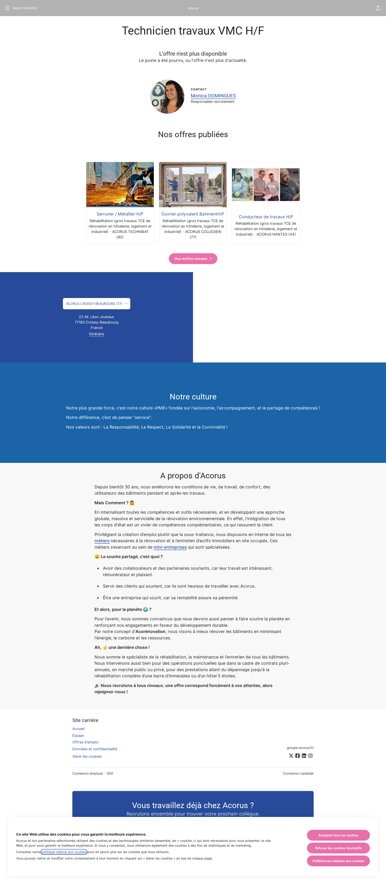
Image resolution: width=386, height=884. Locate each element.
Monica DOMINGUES (213, 96)
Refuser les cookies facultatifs (338, 848)
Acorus (193, 8)
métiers (102, 540)
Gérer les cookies (87, 756)
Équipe (78, 735)
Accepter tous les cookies (338, 835)
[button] (378, 8)
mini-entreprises (170, 547)
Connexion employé (87, 773)
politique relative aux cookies (63, 852)
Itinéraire (96, 334)
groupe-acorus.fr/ (300, 748)
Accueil (78, 729)
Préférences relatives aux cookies (338, 861)
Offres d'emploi (85, 742)
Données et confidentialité (94, 749)
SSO (110, 773)
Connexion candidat (298, 773)
